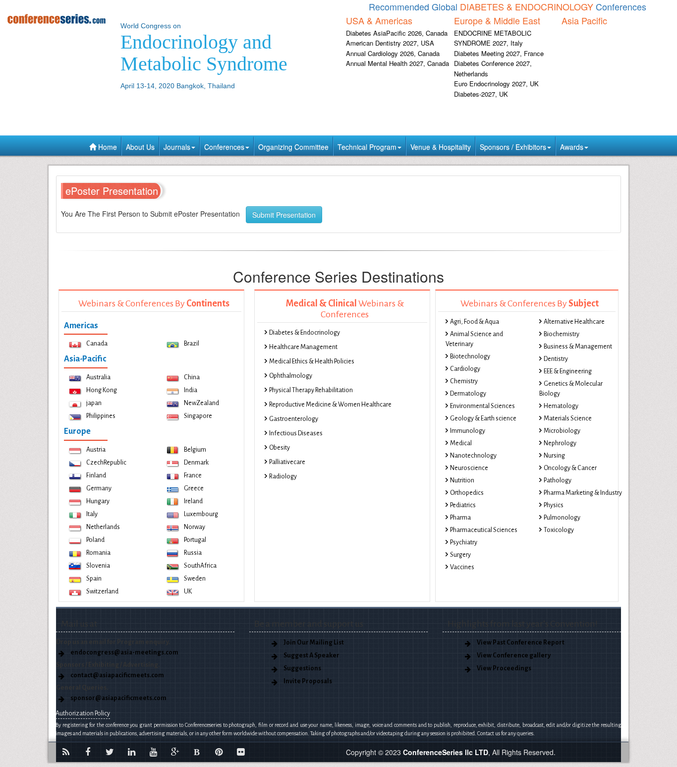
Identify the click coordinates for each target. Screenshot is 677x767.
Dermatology (468, 393)
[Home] (56, 18)
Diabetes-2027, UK (481, 94)
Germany (99, 488)
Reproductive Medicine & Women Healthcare (330, 404)
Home (106, 147)
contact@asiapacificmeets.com (117, 675)
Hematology (561, 406)
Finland (96, 475)
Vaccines (462, 567)
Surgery (460, 554)
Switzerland (102, 591)
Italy (92, 514)
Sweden (195, 578)
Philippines (100, 416)
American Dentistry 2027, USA (390, 43)
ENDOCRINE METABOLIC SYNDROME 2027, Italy (492, 38)
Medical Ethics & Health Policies (311, 361)
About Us (140, 147)
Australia (98, 377)
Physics (554, 505)
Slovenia (98, 565)
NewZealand (201, 403)
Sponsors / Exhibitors (513, 147)
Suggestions (302, 668)
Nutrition (462, 480)
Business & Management (578, 346)
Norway (194, 527)
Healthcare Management (303, 347)
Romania (98, 552)
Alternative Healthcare (574, 321)
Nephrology (560, 443)
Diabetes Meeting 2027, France (499, 53)
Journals (177, 147)
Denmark (196, 462)
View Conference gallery (514, 655)
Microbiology (562, 430)
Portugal (195, 539)
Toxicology (559, 530)
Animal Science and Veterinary (474, 339)
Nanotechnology (473, 455)
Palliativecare (287, 462)
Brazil (191, 343)
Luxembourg (201, 514)
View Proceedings (504, 668)
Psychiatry (463, 542)
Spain (94, 578)
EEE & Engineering (568, 371)
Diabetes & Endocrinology (304, 332)
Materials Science (568, 418)
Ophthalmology (290, 375)
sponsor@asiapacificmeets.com (118, 698)
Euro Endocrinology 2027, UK (496, 83)
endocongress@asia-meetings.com (124, 652)
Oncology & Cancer (570, 468)
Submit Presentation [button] (284, 215)
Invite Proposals (307, 681)
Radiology (283, 476)
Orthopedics (467, 492)
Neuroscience (469, 468)
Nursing (554, 455)
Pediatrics (463, 505)
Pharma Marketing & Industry (583, 492)
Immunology (467, 430)
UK (188, 591)
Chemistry (464, 381)
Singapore (198, 416)
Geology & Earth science (483, 418)
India (190, 390)
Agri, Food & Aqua (474, 321)
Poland (95, 539)
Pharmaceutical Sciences (483, 530)
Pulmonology (562, 517)
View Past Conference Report (520, 642)
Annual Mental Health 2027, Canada (397, 63)
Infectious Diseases (296, 433)
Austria (96, 449)
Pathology (557, 480)
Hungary (98, 501)
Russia (193, 552)
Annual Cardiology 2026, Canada (393, 53)
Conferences (224, 147)
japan (94, 403)
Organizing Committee (293, 147)
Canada (97, 343)
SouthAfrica (200, 565)
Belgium (195, 449)
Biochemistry (561, 334)
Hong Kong (101, 390)
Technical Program (367, 147)
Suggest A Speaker (311, 655)
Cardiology (465, 368)
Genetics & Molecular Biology (571, 388)
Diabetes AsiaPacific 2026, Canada (397, 33)
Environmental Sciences (482, 406)
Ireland (193, 501)
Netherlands (103, 527)
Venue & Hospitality (440, 147)
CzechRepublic (106, 462)
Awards (571, 147)
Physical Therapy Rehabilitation (311, 390)
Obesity (279, 447)
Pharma (460, 517)
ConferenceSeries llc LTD (445, 752)
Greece (194, 488)
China (192, 377)
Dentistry (556, 358)
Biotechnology (470, 356)
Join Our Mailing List (313, 642)
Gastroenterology (293, 418)
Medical (461, 443)
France (193, 475)
